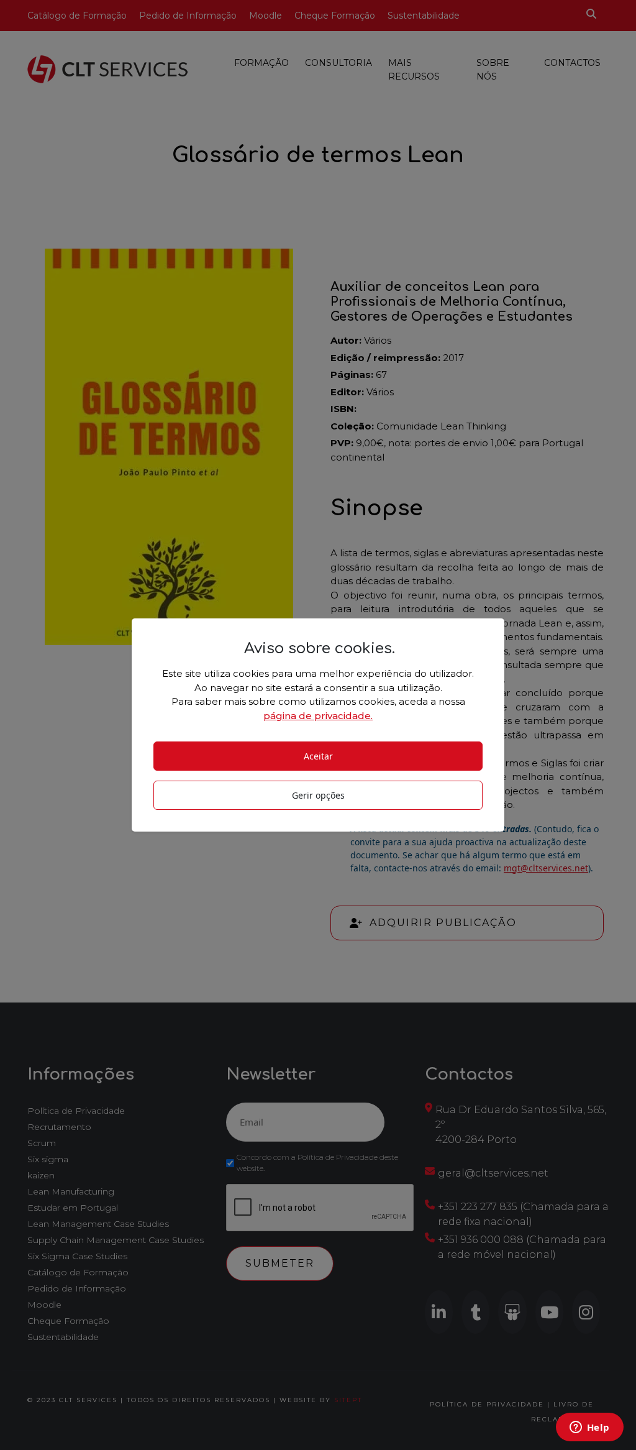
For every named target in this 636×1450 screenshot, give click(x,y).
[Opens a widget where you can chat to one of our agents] (589, 1428)
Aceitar (318, 756)
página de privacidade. (318, 716)
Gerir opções (318, 795)
